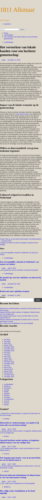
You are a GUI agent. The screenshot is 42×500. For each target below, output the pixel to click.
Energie (6, 390)
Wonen (6, 405)
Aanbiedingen (8, 42)
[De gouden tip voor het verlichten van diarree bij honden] (19, 270)
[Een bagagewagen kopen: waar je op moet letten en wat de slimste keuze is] (21, 450)
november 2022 (9, 375)
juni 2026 (7, 341)
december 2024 (9, 362)
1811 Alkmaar (17, 9)
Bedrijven (7, 386)
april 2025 (7, 356)
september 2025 (9, 350)
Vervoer (6, 401)
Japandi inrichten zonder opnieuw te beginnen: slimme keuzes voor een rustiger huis (19, 441)
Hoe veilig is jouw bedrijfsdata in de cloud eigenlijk (16, 323)
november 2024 (9, 363)
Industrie (7, 393)
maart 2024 (7, 367)
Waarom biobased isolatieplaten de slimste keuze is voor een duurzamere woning (20, 476)
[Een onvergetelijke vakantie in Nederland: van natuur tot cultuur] (21, 254)
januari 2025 (8, 360)
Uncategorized (8, 399)
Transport (7, 397)
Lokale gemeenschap (22, 114)
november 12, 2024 (14, 60)
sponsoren (7, 24)
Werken (6, 403)
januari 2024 (8, 371)
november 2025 (9, 349)
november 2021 (9, 377)
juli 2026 (7, 339)
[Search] (0, 27)
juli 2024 (7, 365)
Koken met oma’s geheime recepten (14, 291)
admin (4, 60)
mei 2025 (7, 354)
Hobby (6, 392)
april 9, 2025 (12, 268)
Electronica (7, 388)
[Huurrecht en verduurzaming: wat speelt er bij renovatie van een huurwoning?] (21, 415)
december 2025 (9, 347)
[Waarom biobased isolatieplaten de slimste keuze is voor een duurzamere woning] (21, 468)
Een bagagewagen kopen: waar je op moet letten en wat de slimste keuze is (20, 459)
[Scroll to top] (0, 499)
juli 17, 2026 (12, 429)
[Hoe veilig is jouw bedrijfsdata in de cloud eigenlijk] (17, 483)
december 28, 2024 (14, 284)
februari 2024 (8, 369)
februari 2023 (8, 373)
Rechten (6, 395)
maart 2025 (7, 358)
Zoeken (2, 297)
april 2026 (7, 343)
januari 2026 (8, 345)
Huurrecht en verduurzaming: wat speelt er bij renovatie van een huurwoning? (19, 424)
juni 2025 (7, 352)
